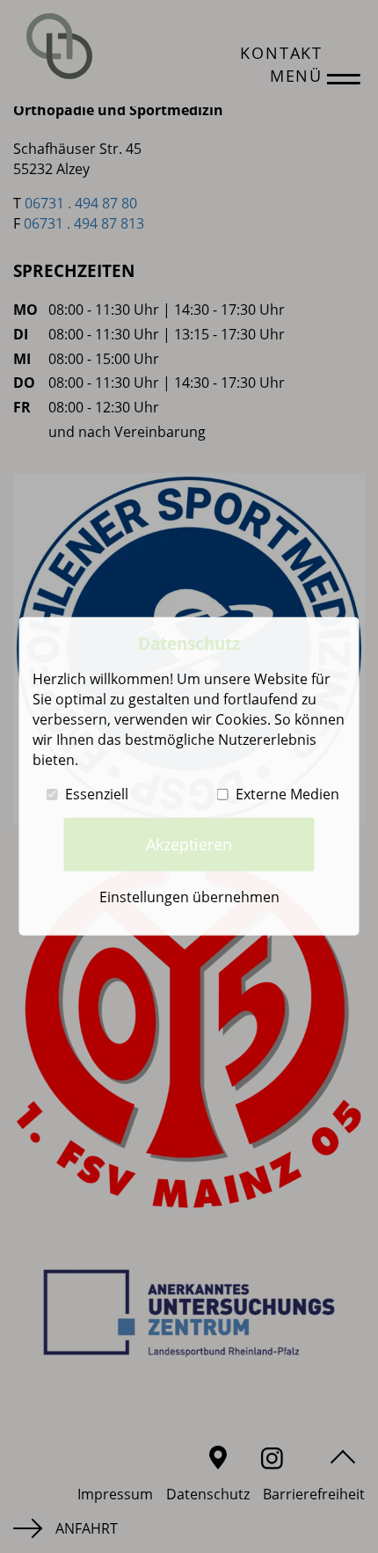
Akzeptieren (189, 844)
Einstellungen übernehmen (189, 897)
